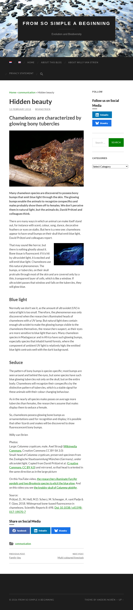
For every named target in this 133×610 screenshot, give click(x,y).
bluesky (63, 530)
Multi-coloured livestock (71, 556)
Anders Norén (106, 599)
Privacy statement (21, 73)
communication (27, 92)
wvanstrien (42, 109)
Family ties (17, 556)
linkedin (43, 530)
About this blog (51, 62)
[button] (42, 74)
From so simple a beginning (66, 23)
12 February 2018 (20, 109)
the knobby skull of (55, 487)
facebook (21, 530)
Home (31, 62)
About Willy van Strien (83, 62)
